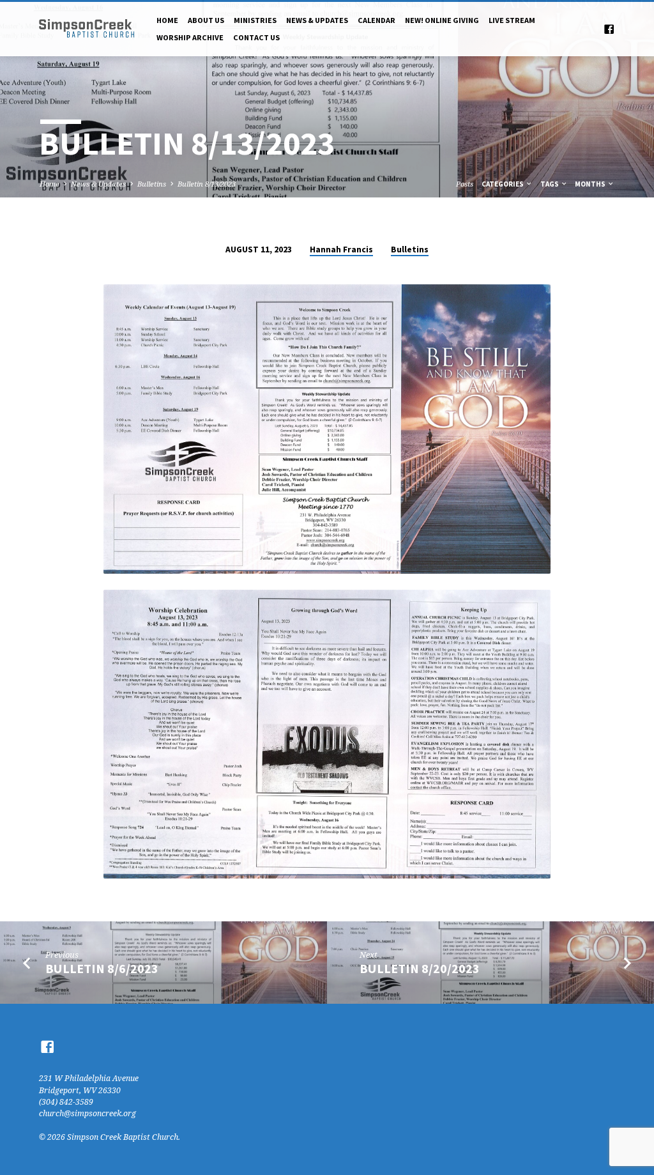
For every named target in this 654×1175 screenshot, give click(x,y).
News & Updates (317, 20)
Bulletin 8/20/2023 (420, 968)
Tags (550, 184)
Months (591, 184)
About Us (206, 20)
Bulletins (151, 183)
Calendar (376, 20)
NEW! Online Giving (442, 20)
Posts (464, 183)
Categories (503, 184)
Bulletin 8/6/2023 (101, 968)
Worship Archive (190, 37)
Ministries (255, 20)
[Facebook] (609, 29)
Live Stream (512, 20)
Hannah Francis (341, 249)
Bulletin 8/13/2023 (207, 183)
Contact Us (256, 37)
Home (167, 20)
